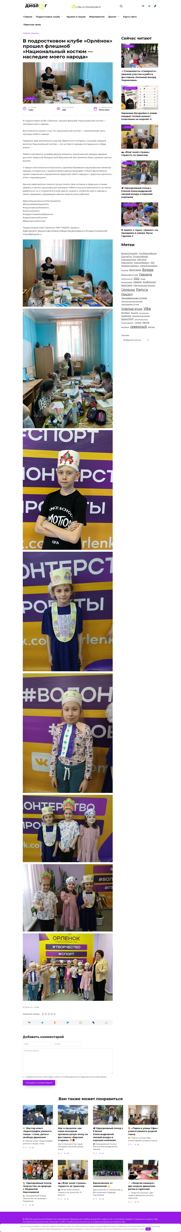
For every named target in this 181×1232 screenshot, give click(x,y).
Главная (27, 17)
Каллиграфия (126, 282)
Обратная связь (32, 24)
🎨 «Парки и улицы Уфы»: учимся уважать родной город (143, 1131)
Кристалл (126, 285)
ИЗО (136, 278)
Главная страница (31, 33)
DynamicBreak (140, 256)
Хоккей (134, 313)
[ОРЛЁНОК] (139, 147)
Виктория (135, 270)
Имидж (143, 279)
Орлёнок (30, 98)
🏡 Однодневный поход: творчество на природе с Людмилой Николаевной (37, 1187)
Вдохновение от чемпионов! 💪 (103, 1184)
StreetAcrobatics (130, 265)
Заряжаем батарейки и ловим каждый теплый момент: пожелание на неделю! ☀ (139, 116)
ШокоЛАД (127, 319)
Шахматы (126, 316)
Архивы (125, 335)
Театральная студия (130, 304)
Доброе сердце (127, 279)
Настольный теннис (144, 285)
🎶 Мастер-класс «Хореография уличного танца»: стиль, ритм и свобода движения (37, 1132)
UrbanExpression (148, 265)
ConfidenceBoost (148, 253)
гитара (138, 322)
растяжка (125, 327)
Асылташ (124, 270)
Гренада (145, 274)
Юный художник (127, 323)
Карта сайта (130, 17)
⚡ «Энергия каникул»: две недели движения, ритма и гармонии (142, 1186)
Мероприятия (97, 17)
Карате (137, 282)
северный (138, 327)
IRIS (153, 262)
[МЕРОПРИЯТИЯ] (139, 108)
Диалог (112, 17)
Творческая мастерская (131, 301)
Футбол (125, 312)
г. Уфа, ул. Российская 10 (88, 7)
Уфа (37, 1007)
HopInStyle (127, 262)
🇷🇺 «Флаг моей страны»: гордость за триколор (135, 153)
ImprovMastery (141, 262)
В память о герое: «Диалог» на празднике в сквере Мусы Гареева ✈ (139, 233)
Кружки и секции (76, 17)
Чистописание (144, 313)
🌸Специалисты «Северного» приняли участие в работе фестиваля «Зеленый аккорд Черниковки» (138, 75)
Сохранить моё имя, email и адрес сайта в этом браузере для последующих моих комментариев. (66, 1077)
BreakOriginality (129, 253)
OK (148, 1229)
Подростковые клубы (48, 17)
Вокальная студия (129, 275)
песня (145, 322)
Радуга (142, 289)
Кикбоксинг (149, 282)
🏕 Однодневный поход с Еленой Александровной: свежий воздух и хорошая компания (136, 192)
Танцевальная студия (134, 298)
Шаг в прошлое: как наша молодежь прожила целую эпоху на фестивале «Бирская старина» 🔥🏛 (73, 1134)
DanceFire (126, 256)
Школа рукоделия (141, 316)
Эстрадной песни (141, 319)
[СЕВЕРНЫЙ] (139, 66)
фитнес (151, 327)
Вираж (148, 269)
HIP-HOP (142, 259)
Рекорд (127, 294)
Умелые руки (131, 308)
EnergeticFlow (128, 259)
